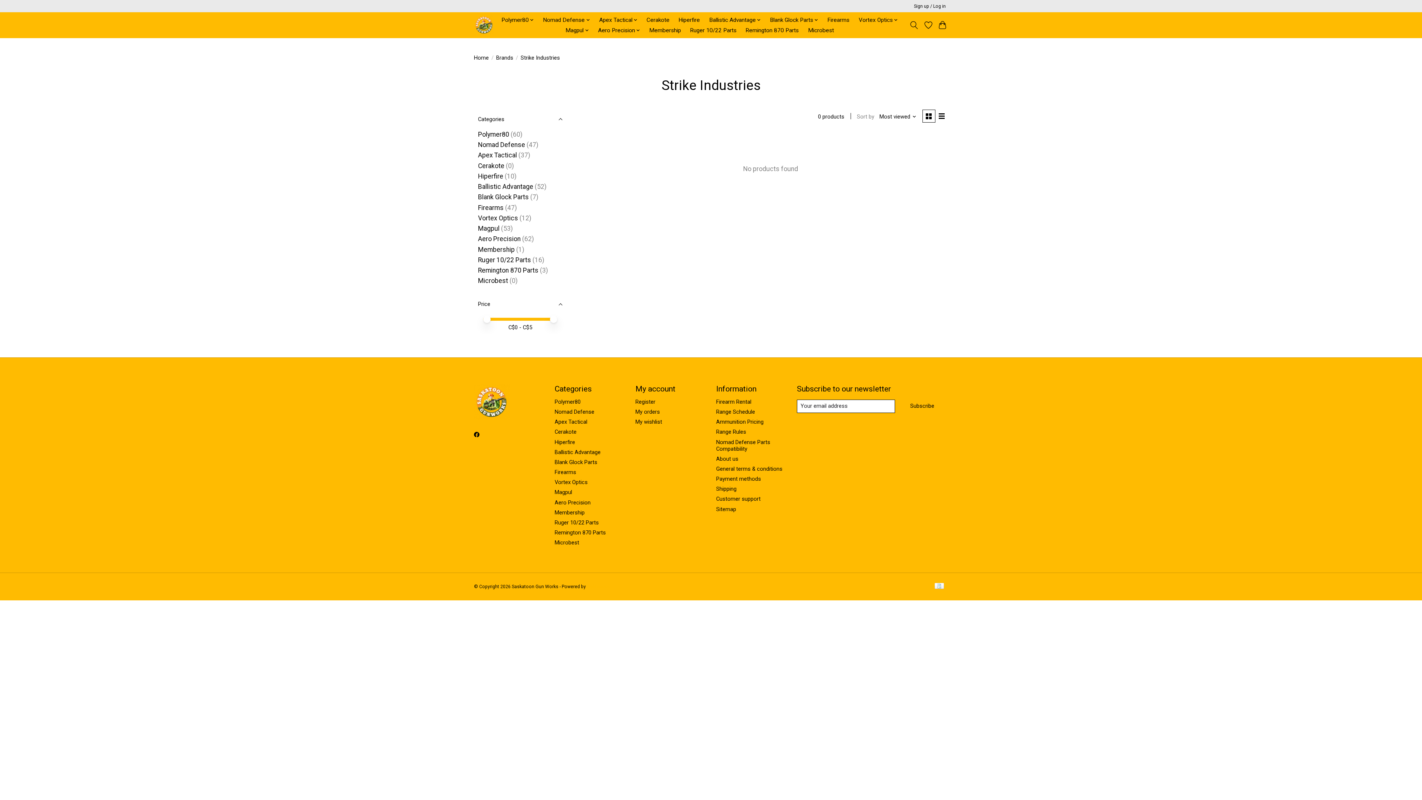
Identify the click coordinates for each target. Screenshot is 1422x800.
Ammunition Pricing (740, 422)
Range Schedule (735, 412)
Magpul (489, 228)
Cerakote (658, 20)
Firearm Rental (733, 402)
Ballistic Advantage (505, 186)
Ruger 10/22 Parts (713, 30)
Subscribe (922, 406)
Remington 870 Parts (772, 30)
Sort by (865, 116)
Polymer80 (493, 134)
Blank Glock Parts (503, 197)
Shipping (726, 489)
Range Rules (731, 432)
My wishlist (648, 422)
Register (645, 402)
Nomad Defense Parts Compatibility (743, 445)
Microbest (821, 30)
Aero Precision (499, 239)
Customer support (738, 499)
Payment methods (738, 479)
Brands (504, 57)
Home (481, 57)
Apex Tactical (497, 155)
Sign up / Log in (930, 6)
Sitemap (726, 509)
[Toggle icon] (914, 25)
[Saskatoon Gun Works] (484, 25)
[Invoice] (939, 586)
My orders (647, 412)
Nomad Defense (501, 145)
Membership (665, 30)
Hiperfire (689, 20)
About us (727, 459)
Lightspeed (598, 586)
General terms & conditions (749, 469)
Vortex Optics (498, 218)
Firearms (838, 20)
